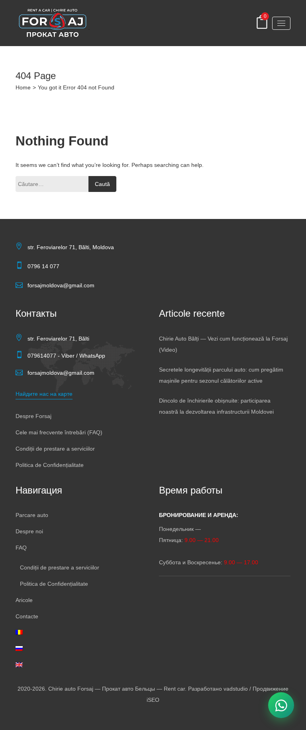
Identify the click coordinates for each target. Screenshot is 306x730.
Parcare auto (32, 515)
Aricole (24, 600)
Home (23, 87)
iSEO (153, 700)
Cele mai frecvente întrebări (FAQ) (59, 432)
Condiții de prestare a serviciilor (55, 448)
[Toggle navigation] (281, 23)
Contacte (27, 616)
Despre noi (29, 531)
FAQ (21, 547)
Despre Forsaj (33, 416)
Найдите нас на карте (44, 394)
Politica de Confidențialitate (50, 465)
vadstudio (236, 688)
